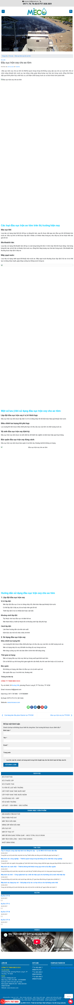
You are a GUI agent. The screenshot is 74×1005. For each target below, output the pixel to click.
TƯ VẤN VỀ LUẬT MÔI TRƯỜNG (12, 788)
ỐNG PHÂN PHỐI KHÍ (9, 818)
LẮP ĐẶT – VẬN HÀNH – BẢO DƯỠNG (15, 805)
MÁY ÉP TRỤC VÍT (8, 832)
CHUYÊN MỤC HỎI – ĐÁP (10, 798)
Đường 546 (15, 685)
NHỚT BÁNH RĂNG (8, 842)
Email (5, 745)
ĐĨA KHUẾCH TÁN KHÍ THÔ (11, 814)
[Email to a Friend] (38, 707)
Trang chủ (4, 56)
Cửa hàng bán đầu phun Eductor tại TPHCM (18, 715)
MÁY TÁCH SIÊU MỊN (9, 821)
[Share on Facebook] (31, 707)
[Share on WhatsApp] (28, 707)
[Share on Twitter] (35, 707)
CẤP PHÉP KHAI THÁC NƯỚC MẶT (14, 791)
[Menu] (3, 11)
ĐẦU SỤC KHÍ (6, 828)
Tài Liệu (3, 60)
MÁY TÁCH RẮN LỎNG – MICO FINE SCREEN (17, 839)
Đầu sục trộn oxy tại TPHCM (60, 715)
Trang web (7, 752)
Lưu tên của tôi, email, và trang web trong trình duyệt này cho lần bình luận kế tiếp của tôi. (36, 760)
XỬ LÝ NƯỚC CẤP (8, 780)
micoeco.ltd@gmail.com (31, 1)
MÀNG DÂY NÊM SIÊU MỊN (11, 825)
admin (18, 66)
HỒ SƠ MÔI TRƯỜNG (9, 802)
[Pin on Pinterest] (42, 707)
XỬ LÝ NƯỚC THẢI (8, 784)
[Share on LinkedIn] (45, 707)
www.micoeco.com (13, 702)
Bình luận (7, 730)
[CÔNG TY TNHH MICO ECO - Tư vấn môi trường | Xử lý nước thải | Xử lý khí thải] (37, 11)
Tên (5, 738)
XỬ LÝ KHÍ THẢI (7, 777)
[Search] (70, 11)
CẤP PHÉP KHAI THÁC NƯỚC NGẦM (14, 795)
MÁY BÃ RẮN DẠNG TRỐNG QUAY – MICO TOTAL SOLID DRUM (23, 835)
